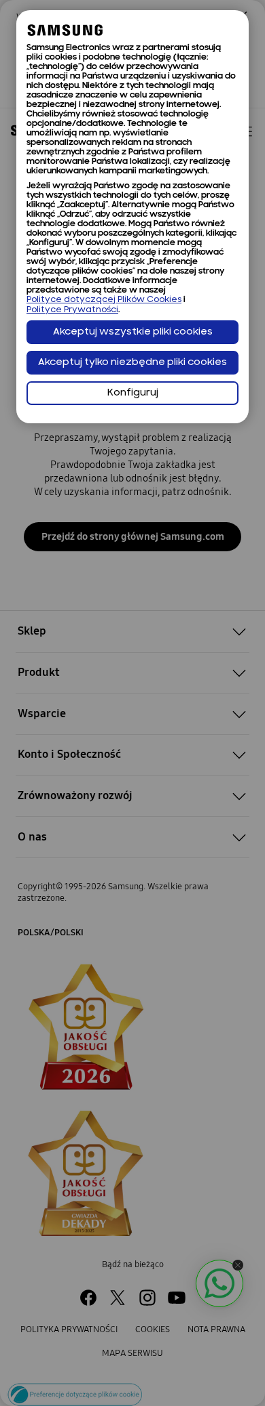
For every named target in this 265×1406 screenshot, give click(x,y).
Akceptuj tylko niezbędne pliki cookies (132, 363)
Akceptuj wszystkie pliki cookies (133, 332)
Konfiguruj (132, 393)
